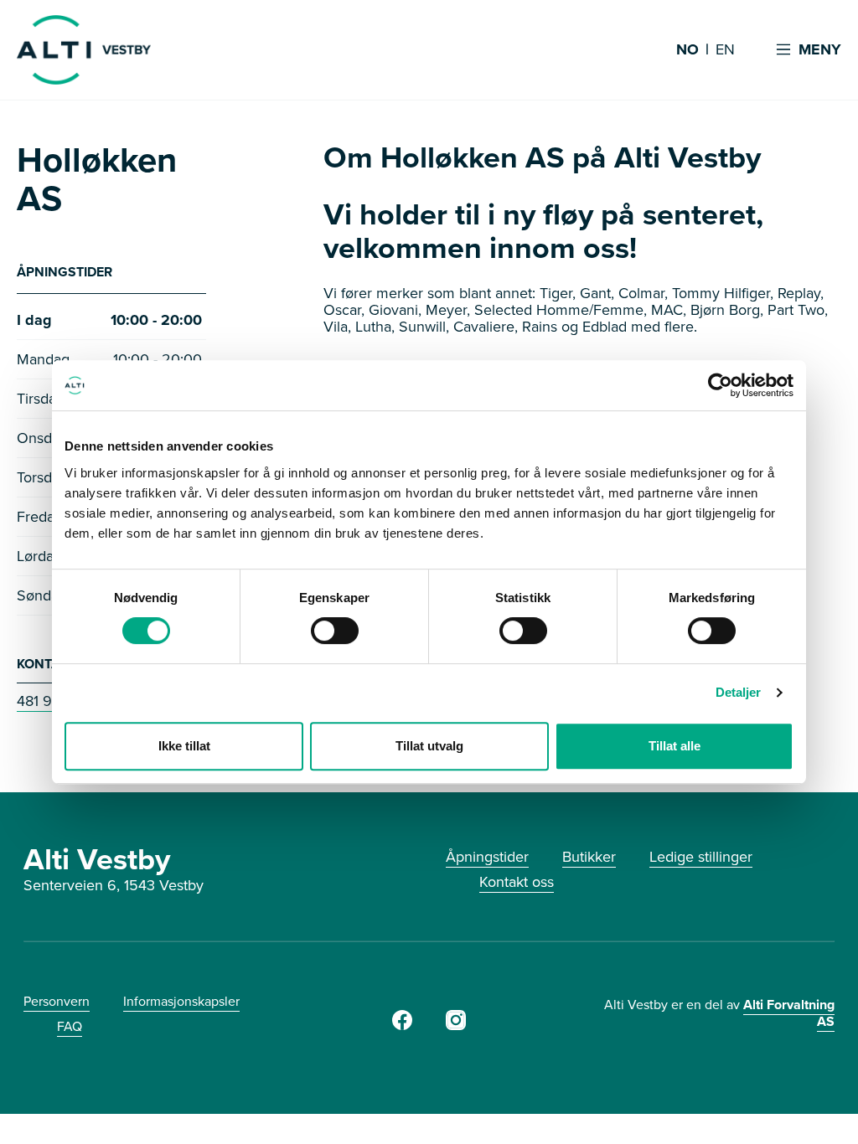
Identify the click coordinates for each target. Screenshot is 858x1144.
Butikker (589, 857)
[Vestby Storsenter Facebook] (402, 1025)
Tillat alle (674, 746)
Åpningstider (487, 857)
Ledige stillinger (700, 857)
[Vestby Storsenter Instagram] (456, 1025)
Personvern (56, 1001)
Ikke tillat (184, 746)
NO (687, 50)
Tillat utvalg (429, 746)
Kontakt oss (516, 882)
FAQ (69, 1026)
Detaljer (739, 692)
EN (725, 50)
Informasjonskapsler (181, 1001)
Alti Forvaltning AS (789, 1013)
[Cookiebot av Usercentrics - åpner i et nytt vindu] (720, 385)
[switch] (335, 630)
